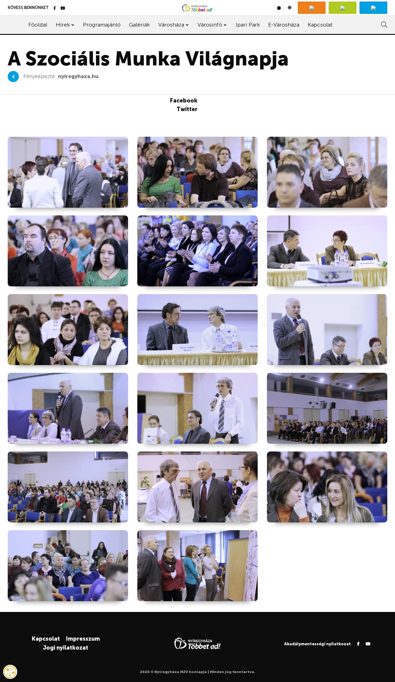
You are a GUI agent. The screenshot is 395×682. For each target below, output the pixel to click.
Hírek (63, 24)
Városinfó (210, 24)
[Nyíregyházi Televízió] (312, 8)
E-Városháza (283, 24)
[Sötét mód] (284, 8)
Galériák (139, 24)
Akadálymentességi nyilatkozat (317, 644)
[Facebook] (54, 8)
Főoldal (37, 24)
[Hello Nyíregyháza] (373, 8)
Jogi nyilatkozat (65, 647)
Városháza (171, 24)
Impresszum (83, 638)
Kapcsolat (320, 24)
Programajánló (102, 24)
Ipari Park (248, 24)
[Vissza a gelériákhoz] (13, 76)
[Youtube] (62, 8)
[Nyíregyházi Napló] (342, 8)
